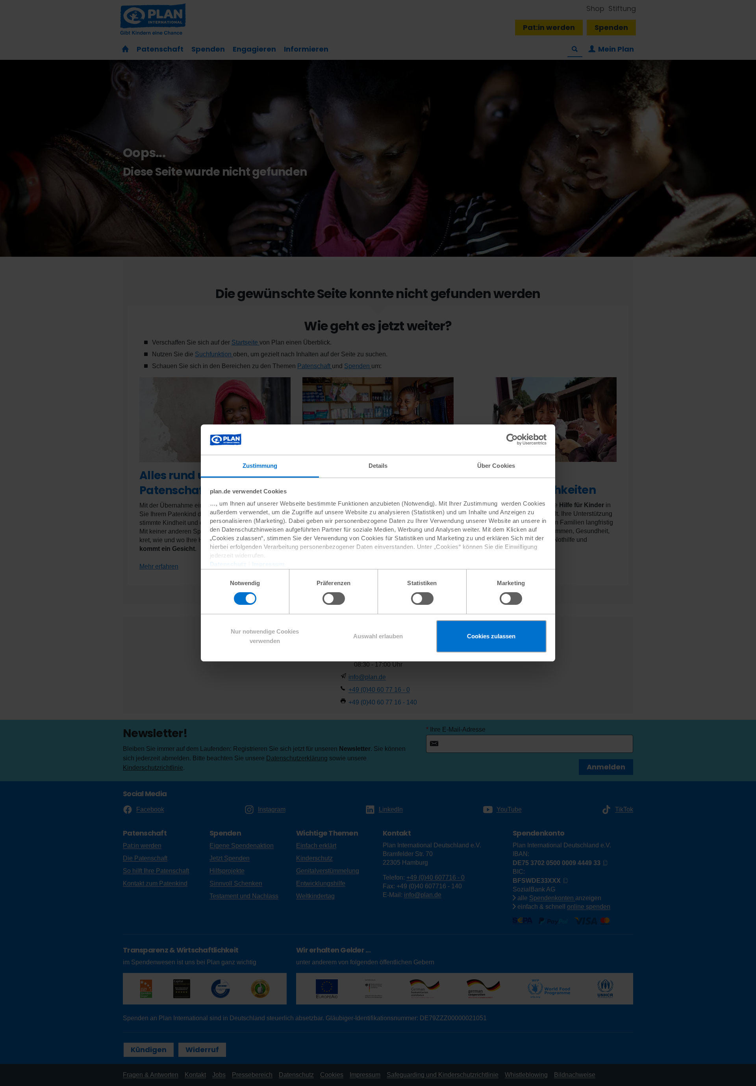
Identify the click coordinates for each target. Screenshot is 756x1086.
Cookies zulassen (491, 636)
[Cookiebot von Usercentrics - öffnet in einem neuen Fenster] (512, 439)
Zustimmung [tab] (260, 465)
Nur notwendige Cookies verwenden (265, 636)
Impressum (268, 564)
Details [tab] (378, 465)
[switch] (333, 598)
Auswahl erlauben (378, 636)
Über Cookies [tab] (496, 465)
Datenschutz (228, 564)
